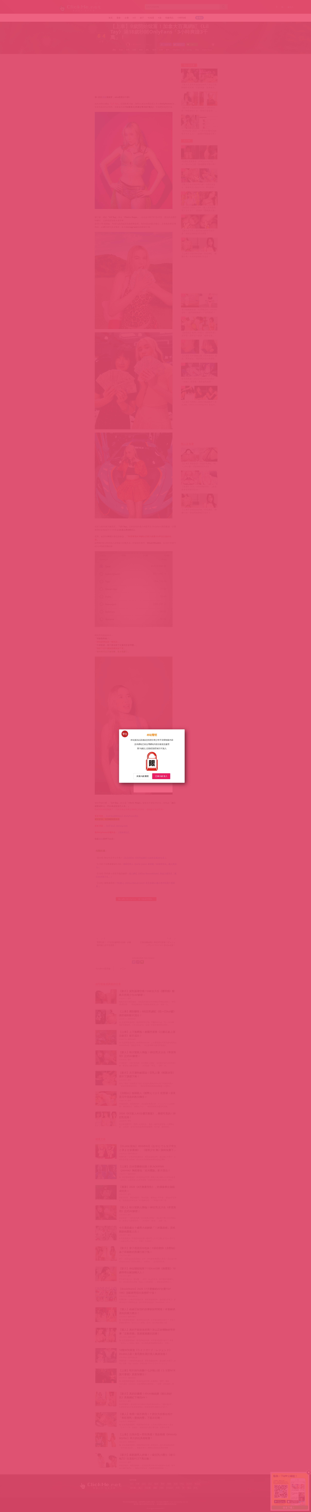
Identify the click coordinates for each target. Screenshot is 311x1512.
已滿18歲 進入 (161, 776)
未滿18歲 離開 (142, 776)
